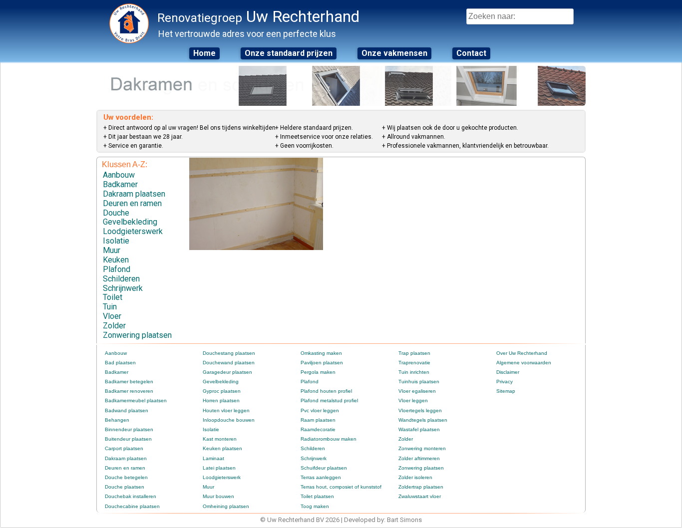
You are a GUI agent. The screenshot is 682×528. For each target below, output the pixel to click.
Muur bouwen (218, 496)
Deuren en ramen (132, 203)
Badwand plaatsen (126, 410)
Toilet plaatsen (317, 496)
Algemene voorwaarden (523, 362)
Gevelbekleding (130, 222)
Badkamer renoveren (129, 391)
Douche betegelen (126, 477)
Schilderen (121, 278)
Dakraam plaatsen (134, 194)
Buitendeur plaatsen (128, 439)
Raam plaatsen (318, 420)
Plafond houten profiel (326, 391)
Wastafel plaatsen (419, 429)
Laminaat (213, 458)
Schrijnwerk (123, 288)
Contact (471, 53)
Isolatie (116, 241)
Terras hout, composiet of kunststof (341, 487)
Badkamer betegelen (129, 381)
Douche (116, 213)
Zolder (114, 325)
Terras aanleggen (321, 477)
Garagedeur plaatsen (227, 372)
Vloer (112, 316)
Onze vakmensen (394, 53)
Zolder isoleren (415, 477)
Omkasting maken (321, 353)
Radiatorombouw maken (328, 439)
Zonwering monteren (422, 448)
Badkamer (120, 184)
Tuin (110, 306)
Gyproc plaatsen (222, 391)
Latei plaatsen (219, 468)
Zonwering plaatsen (137, 335)
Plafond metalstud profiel (329, 400)
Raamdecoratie (318, 429)
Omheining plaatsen (226, 506)
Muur (111, 250)
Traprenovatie (414, 362)
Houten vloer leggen (226, 410)
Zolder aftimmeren (419, 458)
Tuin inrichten (413, 372)
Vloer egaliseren (417, 391)
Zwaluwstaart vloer (419, 496)
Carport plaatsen (124, 448)
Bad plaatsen (120, 362)
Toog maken (315, 506)
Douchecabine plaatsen (132, 506)
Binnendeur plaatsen (129, 429)
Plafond (116, 269)
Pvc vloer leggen (320, 410)
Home (204, 53)
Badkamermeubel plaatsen (136, 400)
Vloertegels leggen (420, 410)
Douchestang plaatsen (229, 353)
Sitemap (505, 391)
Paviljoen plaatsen (322, 362)
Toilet (112, 297)
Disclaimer (507, 372)
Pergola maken (318, 372)
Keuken (116, 259)
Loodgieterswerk (133, 231)
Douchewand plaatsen (229, 362)
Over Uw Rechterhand (521, 353)
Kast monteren (220, 439)
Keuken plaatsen (222, 448)
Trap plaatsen (414, 353)
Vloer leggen (413, 400)
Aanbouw (119, 175)
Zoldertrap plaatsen (420, 487)
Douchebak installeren (130, 496)
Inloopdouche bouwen (229, 420)
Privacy (504, 381)
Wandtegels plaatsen (422, 420)
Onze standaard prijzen (289, 53)
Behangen (117, 420)
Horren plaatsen (221, 400)
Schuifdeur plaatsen (324, 468)
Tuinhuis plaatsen (418, 381)
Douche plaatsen (124, 487)
